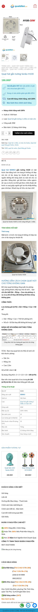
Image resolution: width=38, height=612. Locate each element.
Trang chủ (6, 66)
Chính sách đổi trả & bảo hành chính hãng (18, 602)
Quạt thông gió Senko (24, 148)
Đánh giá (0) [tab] (6, 165)
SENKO (22, 394)
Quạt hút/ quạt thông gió (22, 66)
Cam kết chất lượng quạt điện (12, 513)
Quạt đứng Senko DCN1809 (28, 469)
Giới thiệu (5, 517)
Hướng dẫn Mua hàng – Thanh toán (14, 501)
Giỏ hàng (5, 493)
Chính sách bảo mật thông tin (12, 505)
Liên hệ (4, 497)
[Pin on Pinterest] (14, 152)
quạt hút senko (12, 148)
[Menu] (3, 6)
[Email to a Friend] (10, 152)
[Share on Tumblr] (18, 152)
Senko (17, 145)
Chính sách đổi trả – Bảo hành (12, 509)
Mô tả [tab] (4, 161)
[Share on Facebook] (3, 152)
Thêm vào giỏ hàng (24, 133)
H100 (6, 148)
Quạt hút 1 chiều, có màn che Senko (19, 143)
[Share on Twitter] (7, 152)
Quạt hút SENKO (9, 170)
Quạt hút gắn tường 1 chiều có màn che (22, 119)
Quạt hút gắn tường (10, 67)
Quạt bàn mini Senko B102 (10, 469)
